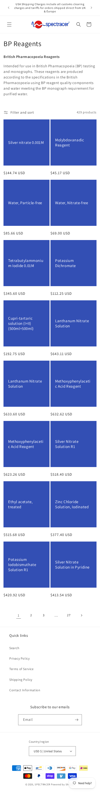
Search (14, 648)
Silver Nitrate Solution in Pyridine (72, 564)
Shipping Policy (20, 680)
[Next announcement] (91, 8)
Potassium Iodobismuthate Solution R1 (22, 564)
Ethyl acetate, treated (20, 504)
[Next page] (81, 615)
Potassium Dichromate (65, 263)
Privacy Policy (19, 658)
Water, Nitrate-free (71, 202)
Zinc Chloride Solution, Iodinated (72, 504)
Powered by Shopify (63, 784)
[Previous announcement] (8, 8)
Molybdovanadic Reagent (69, 142)
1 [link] (19, 615)
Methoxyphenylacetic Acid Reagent (72, 384)
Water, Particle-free (25, 202)
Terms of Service (21, 669)
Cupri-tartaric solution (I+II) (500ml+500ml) (21, 323)
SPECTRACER (42, 784)
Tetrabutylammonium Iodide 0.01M (25, 263)
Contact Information (24, 690)
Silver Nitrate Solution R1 (66, 444)
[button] (9, 24)
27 (68, 615)
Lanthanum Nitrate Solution (72, 323)
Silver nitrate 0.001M (26, 142)
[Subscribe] (76, 719)
